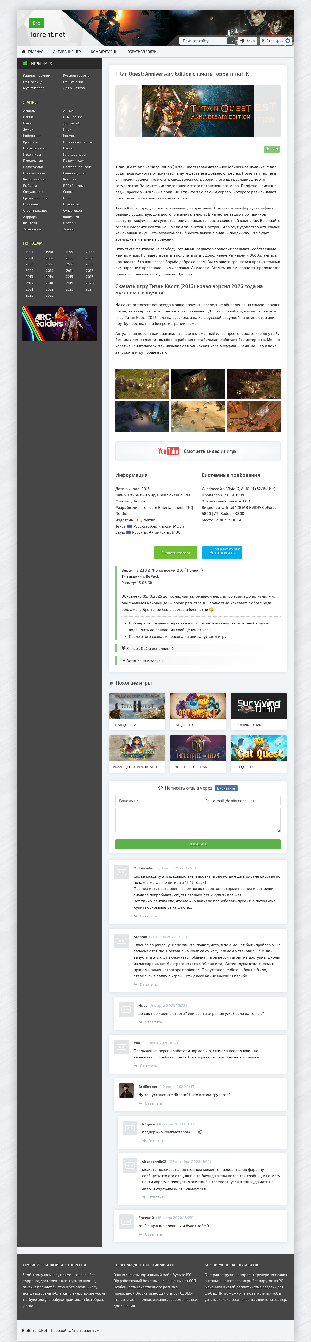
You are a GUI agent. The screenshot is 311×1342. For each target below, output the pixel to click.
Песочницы (32, 154)
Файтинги (71, 217)
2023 (69, 289)
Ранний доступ (74, 173)
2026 (49, 295)
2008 (90, 264)
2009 (29, 270)
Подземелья (33, 167)
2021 (29, 289)
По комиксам (73, 160)
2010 (49, 270)
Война (28, 117)
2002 (49, 258)
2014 (49, 276)
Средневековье (35, 198)
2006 (49, 264)
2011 (69, 270)
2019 (69, 283)
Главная (35, 51)
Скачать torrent (175, 552)
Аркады (29, 111)
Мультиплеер (33, 88)
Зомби (28, 129)
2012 (89, 270)
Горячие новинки (36, 75)
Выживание (72, 117)
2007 (69, 264)
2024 (90, 289)
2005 (29, 264)
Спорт (68, 191)
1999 (69, 252)
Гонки (27, 123)
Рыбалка (30, 185)
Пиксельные (33, 160)
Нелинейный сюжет (79, 142)
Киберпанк (32, 135)
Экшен (68, 229)
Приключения (34, 173)
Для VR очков (74, 88)
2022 (49, 289)
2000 (90, 252)
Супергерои (72, 210)
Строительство (35, 210)
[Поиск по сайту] (231, 40)
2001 (29, 258)
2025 (29, 295)
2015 (69, 276)
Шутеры (69, 223)
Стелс (67, 198)
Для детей (71, 123)
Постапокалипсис (77, 167)
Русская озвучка (76, 75)
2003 (69, 258)
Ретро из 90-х (34, 179)
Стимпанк (31, 204)
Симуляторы (33, 191)
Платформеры (74, 154)
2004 (90, 258)
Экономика (32, 229)
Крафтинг (30, 142)
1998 (49, 252)
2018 (49, 283)
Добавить (198, 844)
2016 (89, 276)
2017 (29, 283)
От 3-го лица (73, 82)
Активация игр (67, 51)
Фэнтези (30, 223)
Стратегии (71, 204)
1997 (29, 252)
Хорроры (30, 217)
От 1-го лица (33, 82)
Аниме (68, 111)
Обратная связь (141, 51)
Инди (67, 129)
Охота (68, 148)
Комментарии (104, 51)
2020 (90, 283)
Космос (69, 135)
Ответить (148, 916)
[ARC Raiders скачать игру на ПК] (59, 323)
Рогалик (69, 179)
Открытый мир (34, 148)
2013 (29, 276)
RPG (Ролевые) (75, 185)
